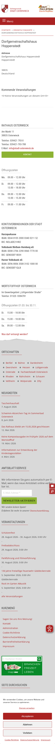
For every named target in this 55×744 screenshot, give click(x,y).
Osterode (10, 371)
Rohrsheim (24, 376)
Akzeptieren (27, 716)
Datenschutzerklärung (29, 740)
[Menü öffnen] (4, 20)
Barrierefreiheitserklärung (16, 641)
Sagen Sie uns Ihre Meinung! (17, 619)
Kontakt (27, 154)
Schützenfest (8, 532)
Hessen (26, 367)
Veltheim (10, 381)
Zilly (39, 381)
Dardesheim (36, 362)
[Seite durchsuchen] (52, 490)
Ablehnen (27, 724)
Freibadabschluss (11, 545)
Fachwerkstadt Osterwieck (34, 371)
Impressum (45, 740)
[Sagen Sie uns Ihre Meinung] (52, 485)
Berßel (9, 362)
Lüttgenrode (41, 367)
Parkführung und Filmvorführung (19, 558)
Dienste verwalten (27, 708)
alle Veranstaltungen (12, 596)
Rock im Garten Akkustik (14, 583)
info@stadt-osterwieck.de (21, 148)
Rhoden (9, 376)
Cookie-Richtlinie (12, 740)
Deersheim (11, 367)
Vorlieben (27, 733)
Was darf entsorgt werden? (15, 334)
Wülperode (26, 381)
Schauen (40, 376)
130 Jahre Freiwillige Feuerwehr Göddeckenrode (26, 570)
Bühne (21, 362)
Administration (10, 628)
